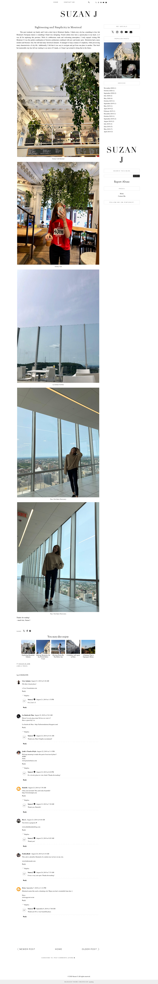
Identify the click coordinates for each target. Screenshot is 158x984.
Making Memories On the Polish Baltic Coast (43, 657)
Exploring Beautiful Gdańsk (28, 656)
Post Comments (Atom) (64, 958)
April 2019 (107, 108)
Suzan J (79, 14)
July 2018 (107, 124)
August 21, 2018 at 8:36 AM (40, 681)
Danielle (25, 787)
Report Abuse (122, 182)
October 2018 (108, 116)
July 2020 (107, 96)
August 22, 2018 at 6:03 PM (45, 772)
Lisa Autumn (26, 681)
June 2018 (107, 126)
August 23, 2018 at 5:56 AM (37, 788)
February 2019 (108, 111)
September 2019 (109, 103)
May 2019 (107, 106)
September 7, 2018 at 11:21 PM (36, 888)
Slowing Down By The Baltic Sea (58, 656)
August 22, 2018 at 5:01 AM (44, 715)
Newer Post (27, 949)
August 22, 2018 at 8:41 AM (45, 736)
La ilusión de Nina (28, 715)
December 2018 (109, 114)
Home (55, 2)
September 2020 (109, 93)
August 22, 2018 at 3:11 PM (46, 751)
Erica (24, 888)
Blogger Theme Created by (79, 982)
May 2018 (107, 129)
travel (25, 666)
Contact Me (69, 2)
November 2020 (109, 88)
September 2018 (109, 119)
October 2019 (108, 101)
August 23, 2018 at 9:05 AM (45, 838)
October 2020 (108, 91)
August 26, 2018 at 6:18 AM (40, 854)
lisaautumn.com (32, 688)
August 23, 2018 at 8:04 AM (36, 820)
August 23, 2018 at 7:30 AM (45, 804)
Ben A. (24, 819)
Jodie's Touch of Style (29, 751)
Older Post (89, 949)
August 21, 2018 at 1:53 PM (45, 699)
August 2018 (108, 121)
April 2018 (107, 132)
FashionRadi (26, 854)
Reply (24, 691)
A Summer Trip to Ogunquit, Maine (88, 656)
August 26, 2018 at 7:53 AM (45, 872)
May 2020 (107, 98)
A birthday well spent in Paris (73, 656)
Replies (26, 695)
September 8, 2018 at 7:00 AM (45, 909)
